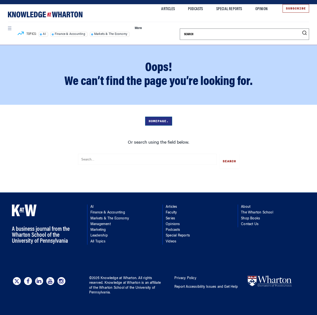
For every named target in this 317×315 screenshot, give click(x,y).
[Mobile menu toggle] (9, 28)
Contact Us (250, 224)
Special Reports (229, 9)
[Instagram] (61, 281)
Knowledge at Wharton (118, 278)
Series (170, 218)
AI (44, 34)
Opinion (261, 9)
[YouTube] (50, 281)
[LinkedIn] (39, 281)
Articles (168, 9)
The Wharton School (257, 212)
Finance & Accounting (70, 34)
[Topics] (21, 34)
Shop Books (250, 218)
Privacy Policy (185, 278)
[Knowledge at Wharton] (45, 14)
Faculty (171, 212)
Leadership (99, 235)
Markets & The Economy (110, 34)
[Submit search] (304, 33)
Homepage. (159, 121)
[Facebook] (28, 281)
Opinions (173, 224)
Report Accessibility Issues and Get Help (206, 287)
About (245, 207)
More (138, 28)
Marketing (98, 230)
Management (100, 224)
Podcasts (195, 9)
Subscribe (296, 8)
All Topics (98, 241)
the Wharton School (108, 288)
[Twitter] (17, 281)
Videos (171, 241)
